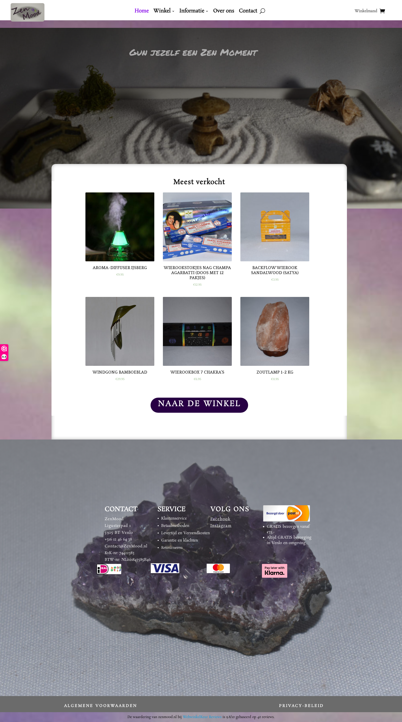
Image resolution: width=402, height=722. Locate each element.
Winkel (162, 12)
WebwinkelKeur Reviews (202, 717)
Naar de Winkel (199, 404)
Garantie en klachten (179, 540)
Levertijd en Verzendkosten (185, 533)
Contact (248, 12)
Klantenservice (174, 518)
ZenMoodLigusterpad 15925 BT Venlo (119, 525)
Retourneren (172, 548)
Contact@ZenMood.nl (126, 546)
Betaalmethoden (175, 526)
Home (142, 12)
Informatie (191, 12)
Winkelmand (366, 12)
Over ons (223, 12)
